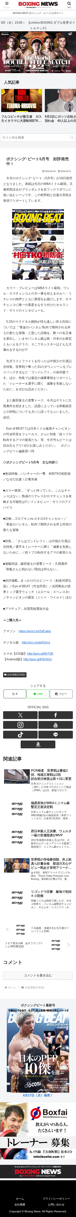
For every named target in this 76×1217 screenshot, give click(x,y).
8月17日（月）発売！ (38, 1095)
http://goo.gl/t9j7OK (40, 653)
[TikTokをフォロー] (20, 735)
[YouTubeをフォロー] (55, 725)
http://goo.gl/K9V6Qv (37, 659)
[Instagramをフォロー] (20, 725)
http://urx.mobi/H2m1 (36, 642)
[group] (21, 107)
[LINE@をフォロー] (55, 735)
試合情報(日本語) (16, 674)
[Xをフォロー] (20, 715)
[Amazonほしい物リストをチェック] (38, 744)
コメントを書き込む (38, 975)
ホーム (20, 1198)
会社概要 (19, 1204)
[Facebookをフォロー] (55, 715)
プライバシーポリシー (56, 1198)
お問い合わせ (56, 1204)
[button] (69, 107)
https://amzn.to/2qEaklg (35, 631)
